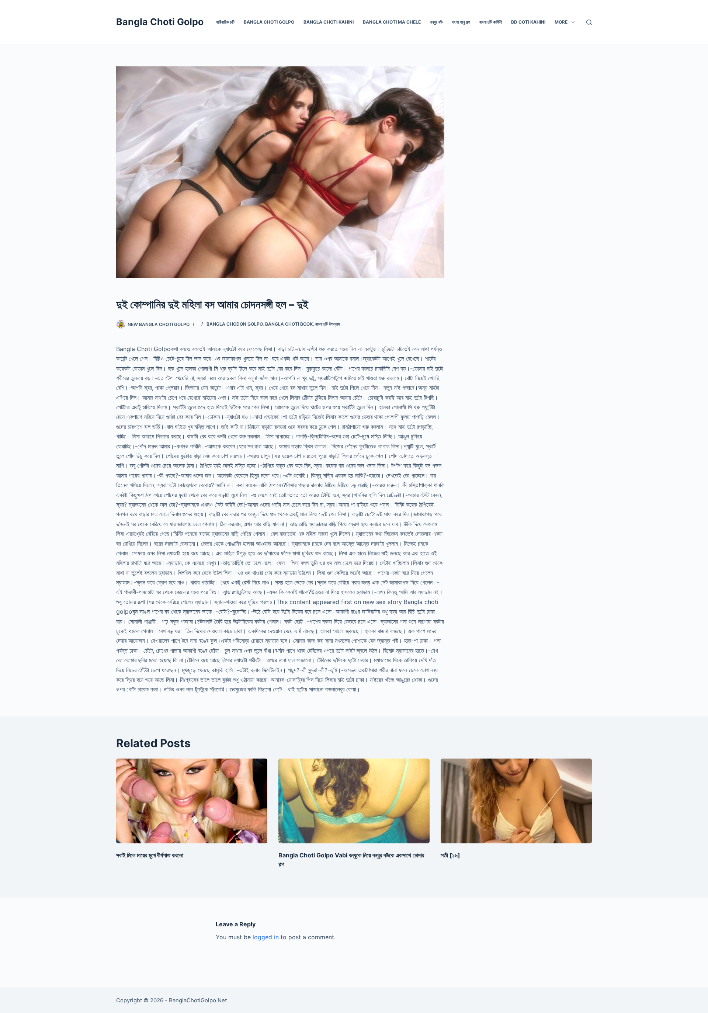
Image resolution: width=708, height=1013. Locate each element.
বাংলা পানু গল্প (461, 22)
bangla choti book (289, 324)
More (561, 22)
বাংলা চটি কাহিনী (490, 22)
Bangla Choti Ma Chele (392, 22)
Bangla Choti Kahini (328, 22)
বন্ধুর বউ (436, 22)
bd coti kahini (528, 22)
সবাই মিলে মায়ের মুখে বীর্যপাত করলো (149, 855)
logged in (266, 937)
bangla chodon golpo (234, 324)
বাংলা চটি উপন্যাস (327, 324)
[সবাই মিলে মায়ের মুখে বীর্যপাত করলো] (191, 801)
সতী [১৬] (450, 855)
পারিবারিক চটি (225, 22)
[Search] (589, 22)
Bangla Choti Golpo (160, 21)
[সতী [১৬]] (516, 801)
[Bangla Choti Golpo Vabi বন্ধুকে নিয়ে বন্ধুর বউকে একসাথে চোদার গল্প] (354, 801)
